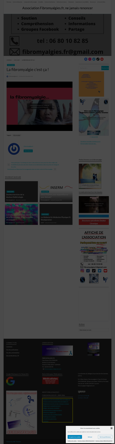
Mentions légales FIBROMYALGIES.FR (86, 440)
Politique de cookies (72, 440)
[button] (111, 428)
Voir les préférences (105, 437)
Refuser (90, 437)
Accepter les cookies (74, 437)
